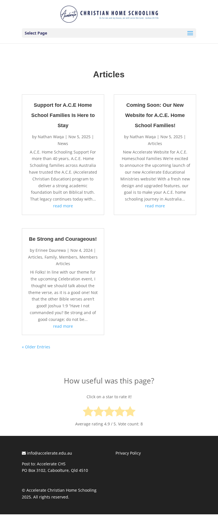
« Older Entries (36, 346)
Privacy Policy (128, 453)
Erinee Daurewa (50, 250)
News (63, 143)
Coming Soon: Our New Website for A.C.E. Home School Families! (155, 115)
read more (63, 205)
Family (51, 257)
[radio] (88, 412)
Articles (35, 257)
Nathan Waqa (51, 136)
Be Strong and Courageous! (63, 239)
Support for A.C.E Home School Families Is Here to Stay (63, 115)
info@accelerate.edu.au (49, 453)
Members (68, 257)
